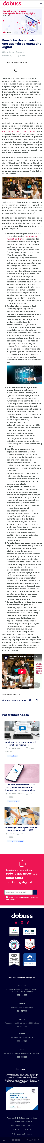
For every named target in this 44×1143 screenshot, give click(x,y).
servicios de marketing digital (22, 237)
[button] (26, 62)
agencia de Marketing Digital (18, 131)
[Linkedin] (22, 922)
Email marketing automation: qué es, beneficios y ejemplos (20, 743)
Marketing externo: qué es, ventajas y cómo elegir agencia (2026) (21, 828)
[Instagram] (16, 922)
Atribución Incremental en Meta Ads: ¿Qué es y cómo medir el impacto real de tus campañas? (20, 787)
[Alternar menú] (41, 3)
